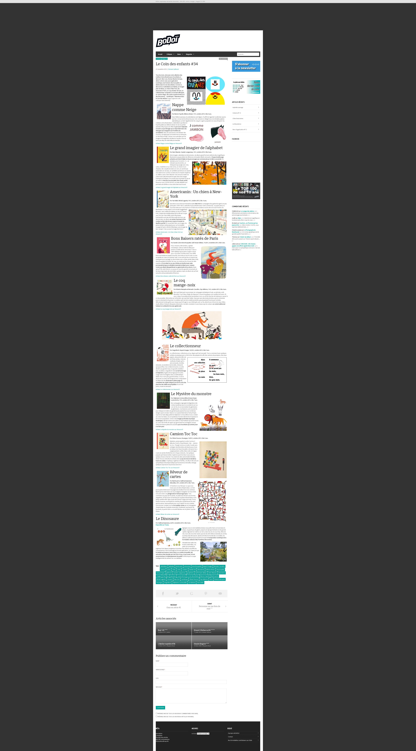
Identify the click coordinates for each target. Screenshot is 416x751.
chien (173, 569)
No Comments (223, 58)
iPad (164, 576)
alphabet (171, 566)
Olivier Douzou (193, 579)
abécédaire (164, 566)
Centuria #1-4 (237, 113)
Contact (230, 737)
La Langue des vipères (247, 211)
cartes (169, 569)
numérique (184, 579)
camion (163, 569)
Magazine (188, 54)
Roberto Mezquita (219, 579)
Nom (157, 661)
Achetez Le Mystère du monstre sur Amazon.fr (169, 429)
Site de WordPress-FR (162, 741)
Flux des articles (162, 737)
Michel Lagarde (161, 579)
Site (157, 678)
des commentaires (162, 739)
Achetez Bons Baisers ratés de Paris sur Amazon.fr (171, 276)
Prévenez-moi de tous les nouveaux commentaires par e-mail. (178, 713)
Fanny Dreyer (160, 573)
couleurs (184, 569)
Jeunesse (158, 58)
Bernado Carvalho (219, 566)
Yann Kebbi (200, 582)
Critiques (168, 54)
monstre (169, 579)
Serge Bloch (167, 582)
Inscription (159, 733)
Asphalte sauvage (238, 107)
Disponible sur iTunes (162, 525)
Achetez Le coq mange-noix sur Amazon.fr (168, 309)
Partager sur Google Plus (191, 593)
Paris (211, 579)
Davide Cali (192, 569)
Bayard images (207, 566)
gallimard (169, 573)
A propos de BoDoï (233, 733)
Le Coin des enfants (193, 576)
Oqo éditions (204, 579)
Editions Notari (210, 569)
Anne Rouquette (196, 566)
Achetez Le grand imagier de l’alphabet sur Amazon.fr (171, 187)
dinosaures (200, 569)
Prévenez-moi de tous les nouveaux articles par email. (176, 716)
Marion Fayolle (204, 576)
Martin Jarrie (214, 576)
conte (178, 569)
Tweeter (177, 593)
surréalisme (191, 582)
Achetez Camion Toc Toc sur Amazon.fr (168, 467)
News (178, 54)
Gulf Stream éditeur (201, 573)
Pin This (206, 593)
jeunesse (173, 576)
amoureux (187, 566)
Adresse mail (160, 669)
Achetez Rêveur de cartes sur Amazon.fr (167, 514)
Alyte (239, 218)
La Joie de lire (181, 576)
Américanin (179, 566)
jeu (168, 576)
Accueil (160, 54)
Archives (194, 733)
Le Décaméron (237, 124)
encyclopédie (220, 569)
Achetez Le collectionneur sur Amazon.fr (168, 389)
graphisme (190, 573)
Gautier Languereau (179, 573)
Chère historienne (238, 118)
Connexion (159, 735)
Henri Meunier (213, 573)
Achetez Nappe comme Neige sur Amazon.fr (169, 143)
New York (177, 579)
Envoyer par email (220, 593)
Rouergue (159, 582)
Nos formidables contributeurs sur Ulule (240, 740)
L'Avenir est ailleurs (245, 237)
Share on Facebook (163, 593)
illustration (222, 573)
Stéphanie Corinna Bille (180, 582)
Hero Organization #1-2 (240, 129)
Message (159, 687)
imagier (159, 576)
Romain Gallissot (173, 69)
